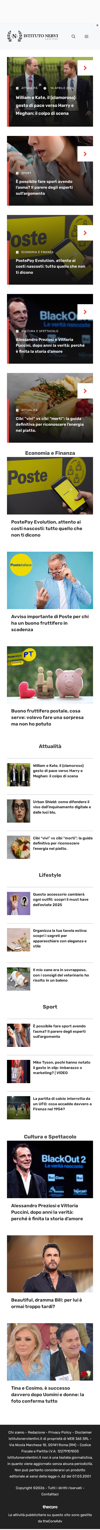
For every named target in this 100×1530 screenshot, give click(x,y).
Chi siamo (16, 1432)
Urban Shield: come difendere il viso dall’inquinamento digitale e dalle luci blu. (62, 807)
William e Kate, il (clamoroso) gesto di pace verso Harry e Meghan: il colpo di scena (45, 105)
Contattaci (50, 1494)
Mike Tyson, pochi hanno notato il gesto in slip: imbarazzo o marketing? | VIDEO (61, 1067)
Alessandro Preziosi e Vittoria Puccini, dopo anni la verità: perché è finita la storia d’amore (50, 345)
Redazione (36, 1432)
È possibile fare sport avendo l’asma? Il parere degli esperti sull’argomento (44, 187)
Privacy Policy (59, 1432)
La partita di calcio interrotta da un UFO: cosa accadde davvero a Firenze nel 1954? (62, 1103)
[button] (73, 37)
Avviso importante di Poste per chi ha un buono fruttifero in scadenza (50, 623)
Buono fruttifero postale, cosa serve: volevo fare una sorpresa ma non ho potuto (47, 717)
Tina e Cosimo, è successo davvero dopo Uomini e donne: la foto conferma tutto (47, 1394)
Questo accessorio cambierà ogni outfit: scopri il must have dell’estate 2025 (60, 899)
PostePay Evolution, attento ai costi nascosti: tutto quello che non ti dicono (50, 266)
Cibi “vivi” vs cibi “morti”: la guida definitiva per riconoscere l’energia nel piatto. (50, 424)
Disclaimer (83, 1432)
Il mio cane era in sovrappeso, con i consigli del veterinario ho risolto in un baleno (61, 975)
